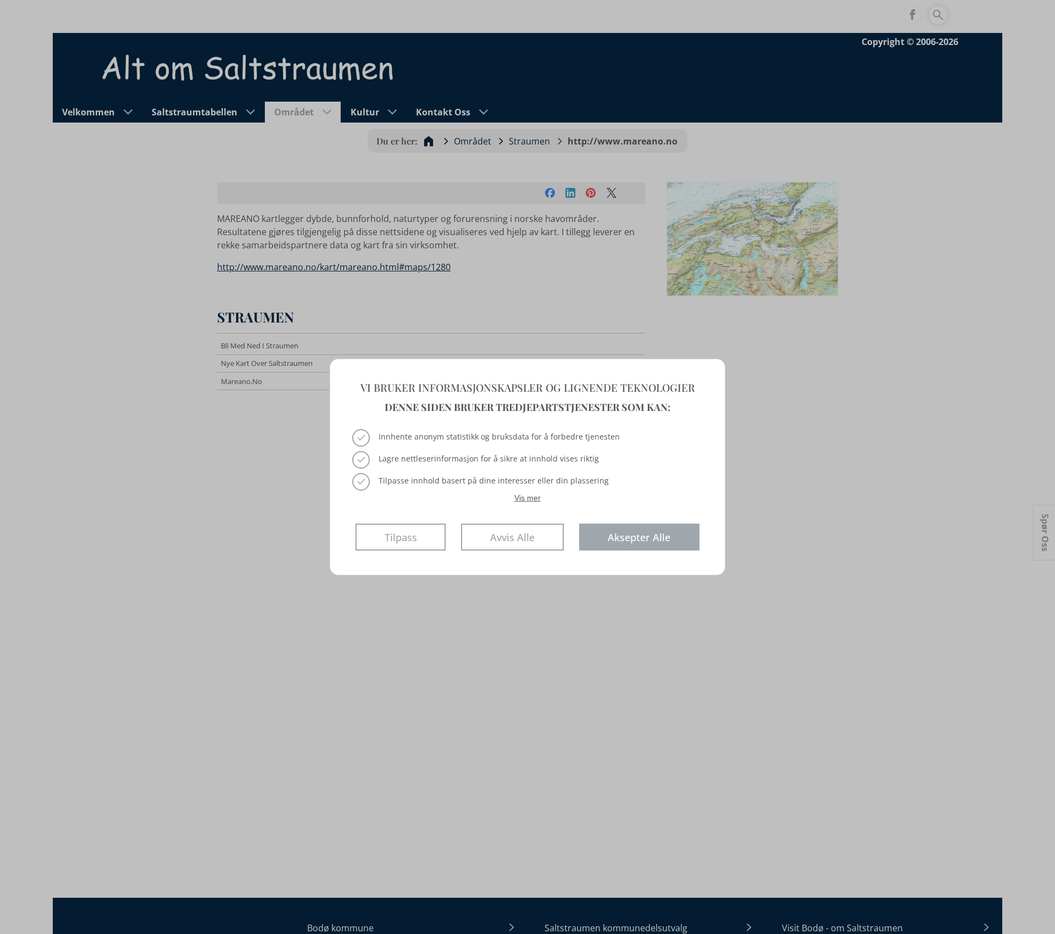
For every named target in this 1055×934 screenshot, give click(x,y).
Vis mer (527, 497)
